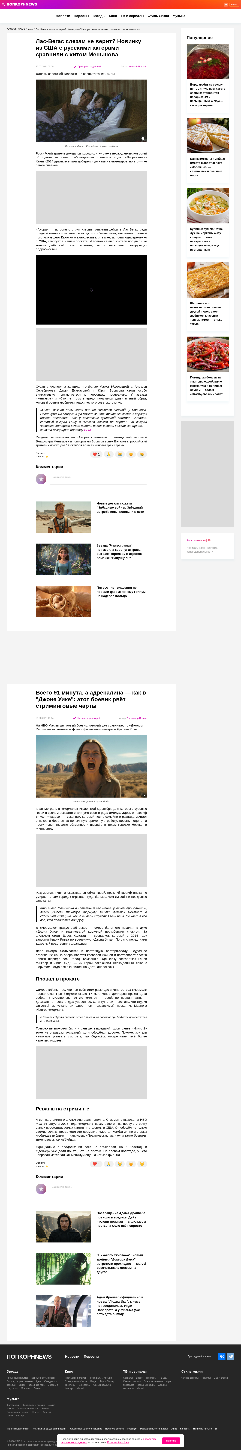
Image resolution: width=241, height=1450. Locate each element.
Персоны (81, 16)
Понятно (171, 1440)
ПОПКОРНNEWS (16, 29)
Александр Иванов (137, 718)
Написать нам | (196, 547)
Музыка (179, 16)
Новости (63, 16)
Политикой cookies (118, 1442)
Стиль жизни (158, 16)
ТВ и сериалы (132, 16)
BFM (87, 430)
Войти (234, 5)
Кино (113, 16)
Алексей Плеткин (137, 66)
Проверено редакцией (89, 66)
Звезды (99, 16)
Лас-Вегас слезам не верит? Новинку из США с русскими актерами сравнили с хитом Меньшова (88, 29)
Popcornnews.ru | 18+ (199, 540)
